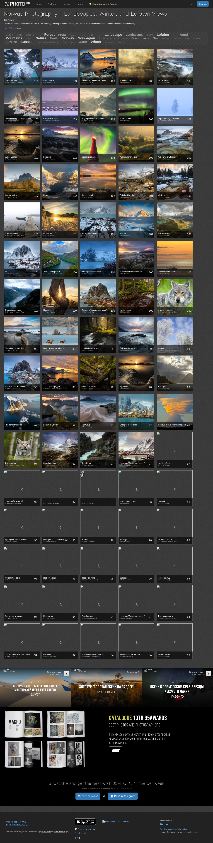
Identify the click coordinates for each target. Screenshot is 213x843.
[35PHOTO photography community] (17, 4)
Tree (64, 42)
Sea (155, 38)
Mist (174, 35)
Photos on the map (86, 829)
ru (167, 823)
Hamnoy (82, 35)
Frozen (72, 35)
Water (83, 42)
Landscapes (134, 34)
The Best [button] (67, 4)
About (77, 833)
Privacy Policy (46, 832)
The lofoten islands (46, 42)
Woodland (122, 42)
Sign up (203, 4)
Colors (30, 35)
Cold (19, 35)
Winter (96, 42)
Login (191, 4)
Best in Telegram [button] (124, 796)
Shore (177, 38)
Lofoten (163, 35)
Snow (196, 38)
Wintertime (109, 42)
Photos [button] (38, 4)
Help (85, 833)
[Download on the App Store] (88, 822)
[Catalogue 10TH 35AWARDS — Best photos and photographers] (44, 739)
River (116, 39)
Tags (12, 28)
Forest (49, 35)
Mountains (13, 38)
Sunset (26, 42)
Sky (187, 38)
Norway (68, 38)
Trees (72, 42)
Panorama (105, 38)
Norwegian (86, 38)
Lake (99, 35)
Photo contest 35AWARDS (17, 825)
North (54, 38)
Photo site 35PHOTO (17, 822)
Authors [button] (52, 4)
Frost (62, 34)
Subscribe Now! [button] (88, 796)
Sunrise (11, 42)
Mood (183, 34)
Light (150, 35)
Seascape (166, 39)
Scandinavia (140, 38)
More (115, 751)
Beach (9, 35)
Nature (41, 38)
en (161, 823)
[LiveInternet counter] (13, 828)
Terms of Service (59, 832)
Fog (39, 35)
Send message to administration (173, 829)
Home (6, 28)
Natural (29, 39)
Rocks (125, 39)
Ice (91, 35)
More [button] (80, 4)
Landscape (113, 35)
